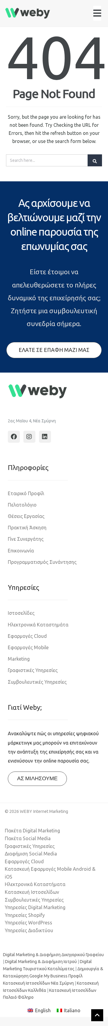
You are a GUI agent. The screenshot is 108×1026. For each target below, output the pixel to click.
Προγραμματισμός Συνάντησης (42, 562)
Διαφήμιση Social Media (31, 853)
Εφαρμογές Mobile (28, 647)
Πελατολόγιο (22, 504)
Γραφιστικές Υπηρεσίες (33, 670)
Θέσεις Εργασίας (26, 516)
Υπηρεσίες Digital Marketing (35, 907)
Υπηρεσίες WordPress (28, 922)
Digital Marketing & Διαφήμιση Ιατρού (41, 961)
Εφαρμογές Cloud (27, 636)
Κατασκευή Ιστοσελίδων (32, 892)
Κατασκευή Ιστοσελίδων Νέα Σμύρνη (38, 983)
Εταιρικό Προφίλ (26, 493)
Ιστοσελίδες (21, 613)
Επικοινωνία (21, 550)
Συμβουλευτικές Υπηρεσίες (37, 682)
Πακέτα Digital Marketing (32, 830)
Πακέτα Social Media (28, 838)
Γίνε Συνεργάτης (26, 539)
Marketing (19, 659)
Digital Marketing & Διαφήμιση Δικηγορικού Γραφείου (53, 954)
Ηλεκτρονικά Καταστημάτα (38, 624)
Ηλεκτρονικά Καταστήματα (35, 884)
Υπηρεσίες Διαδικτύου (29, 930)
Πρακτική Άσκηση (27, 527)
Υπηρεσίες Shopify (25, 915)
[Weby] (28, 13)
